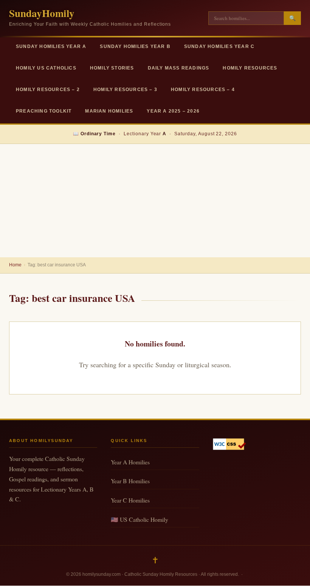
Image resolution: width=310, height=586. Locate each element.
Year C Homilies (130, 500)
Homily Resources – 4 (203, 89)
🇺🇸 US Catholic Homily (139, 519)
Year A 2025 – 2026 (173, 111)
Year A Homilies (130, 462)
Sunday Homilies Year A (51, 46)
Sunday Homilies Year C (219, 46)
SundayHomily (41, 13)
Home (15, 264)
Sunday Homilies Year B (135, 46)
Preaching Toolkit (43, 111)
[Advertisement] (155, 201)
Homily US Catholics (46, 68)
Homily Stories (112, 68)
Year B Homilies (130, 481)
